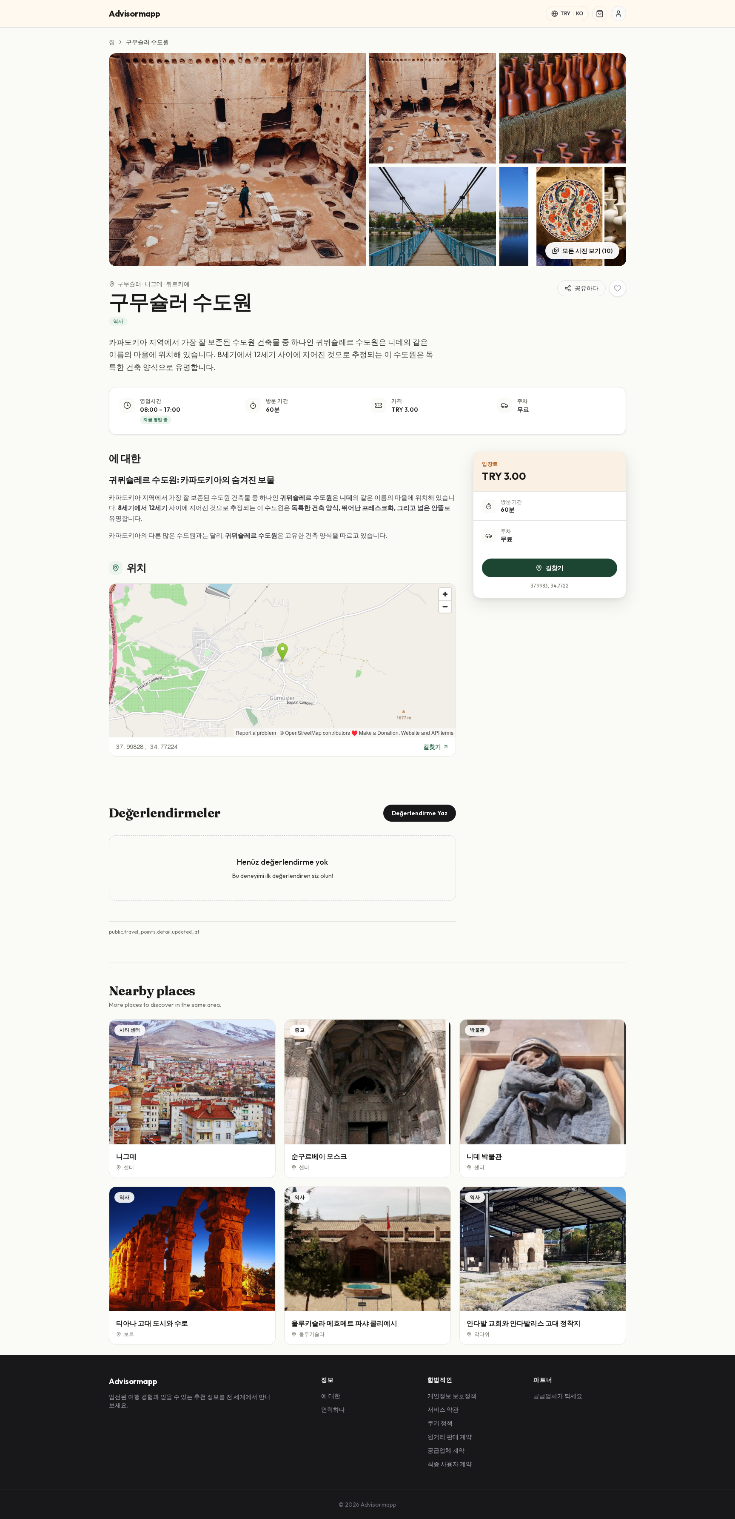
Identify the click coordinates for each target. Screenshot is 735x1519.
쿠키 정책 (440, 1423)
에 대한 (330, 1396)
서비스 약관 (443, 1409)
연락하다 (333, 1409)
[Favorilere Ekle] (617, 288)
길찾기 (432, 747)
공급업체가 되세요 (557, 1396)
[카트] (599, 13)
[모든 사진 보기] (237, 159)
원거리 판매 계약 (449, 1437)
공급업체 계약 (445, 1450)
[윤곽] (618, 13)
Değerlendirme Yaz (419, 813)
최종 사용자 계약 (449, 1464)
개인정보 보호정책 (451, 1396)
